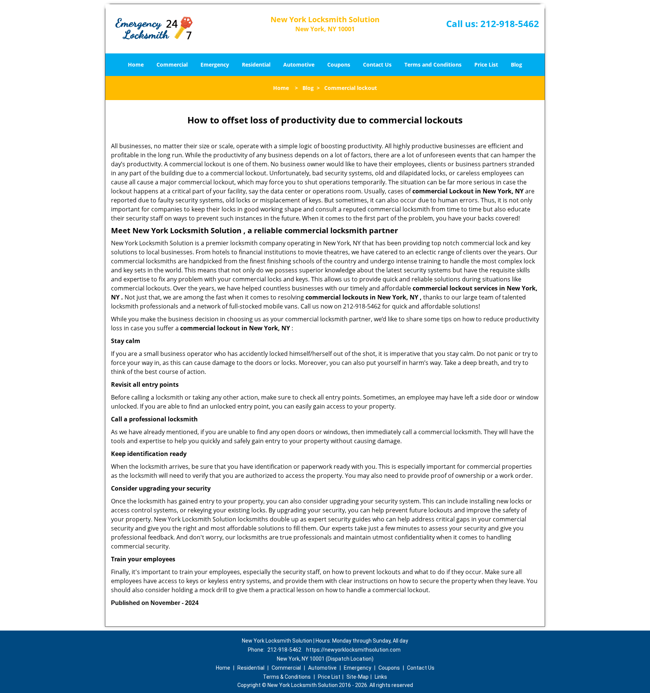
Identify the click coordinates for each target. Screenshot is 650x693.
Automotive (298, 64)
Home (136, 64)
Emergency (214, 64)
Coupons (338, 64)
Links (381, 677)
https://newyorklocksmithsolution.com (353, 650)
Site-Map (357, 677)
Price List (486, 64)
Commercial (172, 64)
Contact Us (377, 64)
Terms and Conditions (433, 64)
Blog (516, 64)
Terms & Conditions (287, 677)
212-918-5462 (509, 23)
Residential (256, 64)
